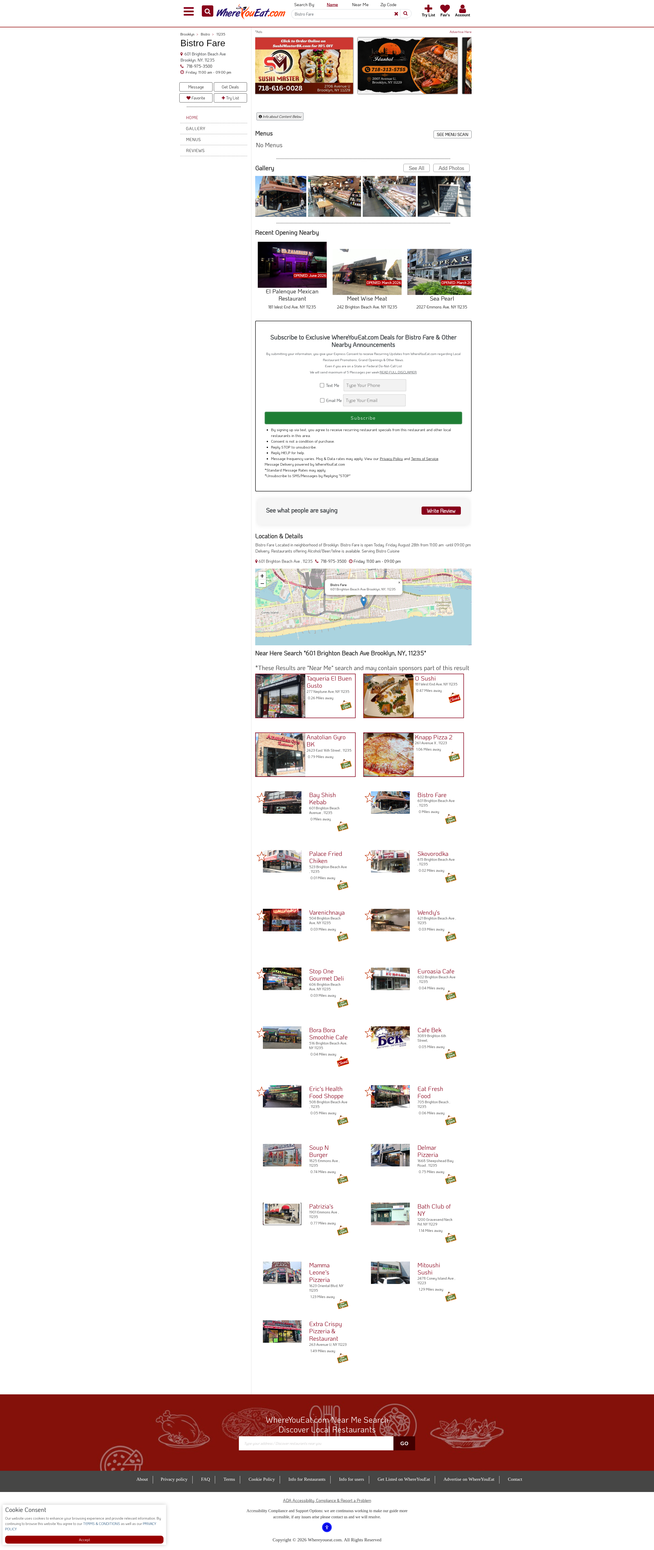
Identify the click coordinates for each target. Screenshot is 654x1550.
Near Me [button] (360, 4)
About (142, 1479)
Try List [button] (232, 97)
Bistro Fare (432, 795)
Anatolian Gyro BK (326, 740)
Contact (515, 1479)
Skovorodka (432, 853)
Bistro (207, 34)
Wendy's (428, 912)
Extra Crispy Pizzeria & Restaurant (325, 1331)
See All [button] (416, 168)
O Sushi (425, 678)
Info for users (351, 1479)
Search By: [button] (304, 4)
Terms (229, 1479)
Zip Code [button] (388, 4)
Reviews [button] (195, 150)
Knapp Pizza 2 (433, 737)
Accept (84, 1539)
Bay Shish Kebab (322, 798)
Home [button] (192, 117)
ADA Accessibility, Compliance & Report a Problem (327, 1500)
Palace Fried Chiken (325, 857)
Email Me (333, 400)
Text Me (333, 385)
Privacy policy (174, 1479)
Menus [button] (193, 139)
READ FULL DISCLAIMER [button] (398, 372)
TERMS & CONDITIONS (101, 1523)
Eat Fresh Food (430, 1092)
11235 (220, 34)
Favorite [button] (198, 97)
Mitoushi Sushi (428, 1268)
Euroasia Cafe (435, 971)
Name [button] (332, 4)
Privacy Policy (391, 458)
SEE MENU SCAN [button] (452, 134)
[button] (207, 11)
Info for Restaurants (306, 1479)
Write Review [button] (441, 510)
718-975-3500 (198, 66)
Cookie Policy (262, 1479)
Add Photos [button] (451, 168)
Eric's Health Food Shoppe (326, 1092)
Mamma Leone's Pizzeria (319, 1272)
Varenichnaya (327, 912)
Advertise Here (461, 32)
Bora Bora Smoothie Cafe (328, 1033)
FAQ (205, 1479)
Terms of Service (424, 458)
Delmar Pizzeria (427, 1151)
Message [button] (196, 86)
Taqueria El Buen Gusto (329, 682)
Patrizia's (321, 1206)
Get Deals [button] (230, 86)
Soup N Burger (319, 1151)
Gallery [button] (195, 128)
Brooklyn (189, 34)
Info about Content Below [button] (281, 116)
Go (404, 1443)
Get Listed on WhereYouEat (404, 1479)
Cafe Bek (429, 1030)
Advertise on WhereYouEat (468, 1479)
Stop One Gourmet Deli (326, 974)
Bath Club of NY (434, 1210)
